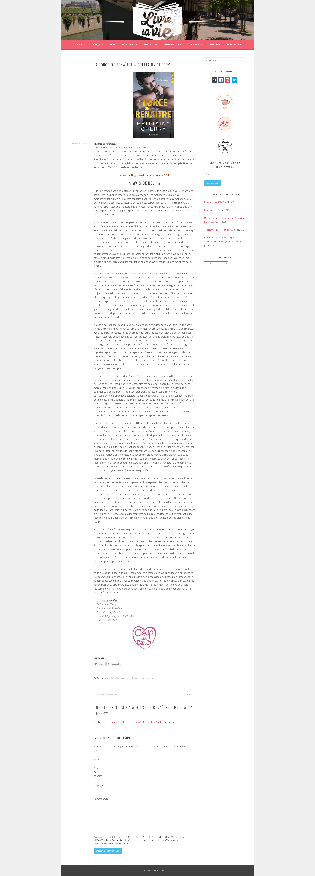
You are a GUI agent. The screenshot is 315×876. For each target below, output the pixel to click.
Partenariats (129, 44)
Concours (214, 44)
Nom (97, 758)
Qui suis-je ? (234, 44)
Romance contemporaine (143, 678)
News (113, 44)
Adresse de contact (99, 771)
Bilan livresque (211, 210)
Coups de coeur (124, 678)
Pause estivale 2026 (213, 202)
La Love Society (185, 694)
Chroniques (96, 44)
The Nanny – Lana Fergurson (217, 229)
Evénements (195, 44)
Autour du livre (173, 44)
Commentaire (99, 798)
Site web (98, 785)
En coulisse (150, 44)
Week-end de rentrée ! (106, 694)
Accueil (78, 44)
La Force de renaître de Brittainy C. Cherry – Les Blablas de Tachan (140, 722)
